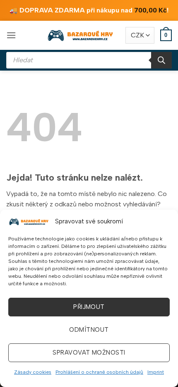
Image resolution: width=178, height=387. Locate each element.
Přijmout (89, 307)
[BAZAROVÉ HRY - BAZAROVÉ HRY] (80, 35)
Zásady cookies (32, 372)
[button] (11, 35)
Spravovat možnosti (89, 352)
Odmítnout (88, 329)
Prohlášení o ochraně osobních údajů (99, 372)
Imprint (155, 372)
